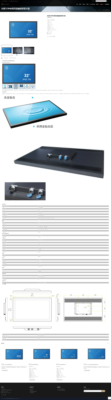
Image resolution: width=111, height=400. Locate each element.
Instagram (3, 394)
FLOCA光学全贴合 (92, 4)
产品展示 (83, 4)
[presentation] (1, 23)
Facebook (47, 36)
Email (54, 36)
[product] (14, 354)
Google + (52, 36)
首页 (77, 4)
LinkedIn (51, 36)
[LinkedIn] (109, 1)
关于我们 (80, 4)
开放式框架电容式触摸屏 (33, 391)
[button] (107, 343)
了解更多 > (82, 93)
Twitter (49, 36)
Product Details (5, 379)
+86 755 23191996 (5, 391)
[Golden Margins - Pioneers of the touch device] (5, 4)
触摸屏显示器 (50, 33)
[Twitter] (107, 1)
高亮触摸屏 (31, 390)
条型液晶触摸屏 (107, 4)
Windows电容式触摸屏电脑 (61, 390)
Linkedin (5, 394)
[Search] (105, 1)
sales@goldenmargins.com (7, 392)
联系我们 (97, 4)
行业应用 (87, 4)
